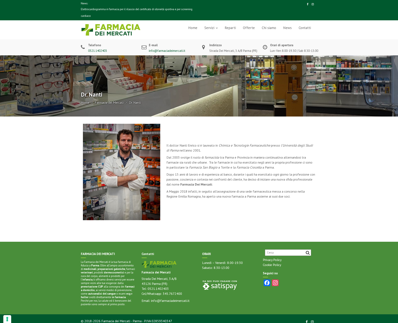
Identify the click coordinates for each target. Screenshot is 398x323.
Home (192, 28)
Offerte (249, 28)
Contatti (305, 28)
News (287, 28)
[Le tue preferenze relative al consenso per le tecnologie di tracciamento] (7, 319)
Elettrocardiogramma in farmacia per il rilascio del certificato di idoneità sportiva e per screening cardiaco (136, 12)
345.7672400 (172, 293)
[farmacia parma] (159, 264)
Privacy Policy (272, 260)
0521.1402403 (97, 51)
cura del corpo (89, 276)
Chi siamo (269, 28)
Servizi (209, 28)
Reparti (230, 28)
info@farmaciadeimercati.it (167, 51)
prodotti (109, 272)
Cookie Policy (272, 265)
